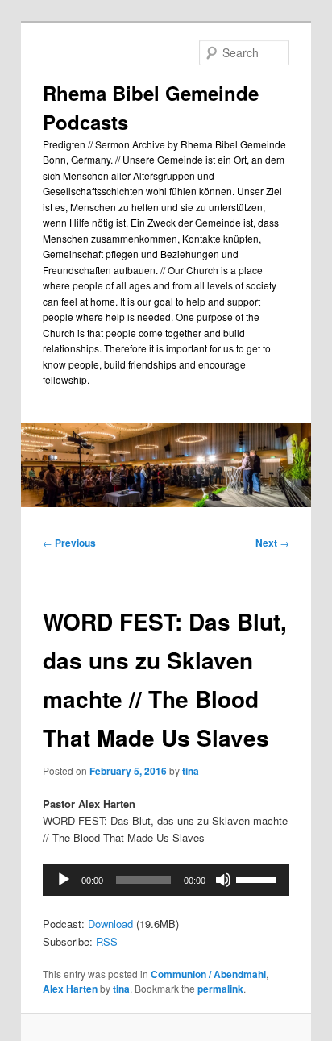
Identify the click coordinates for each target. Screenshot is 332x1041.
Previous (69, 542)
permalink (220, 988)
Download (110, 923)
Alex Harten (70, 988)
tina (190, 771)
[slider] (258, 878)
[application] (165, 880)
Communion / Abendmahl (208, 974)
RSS (107, 941)
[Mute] (223, 880)
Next (272, 542)
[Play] (64, 880)
